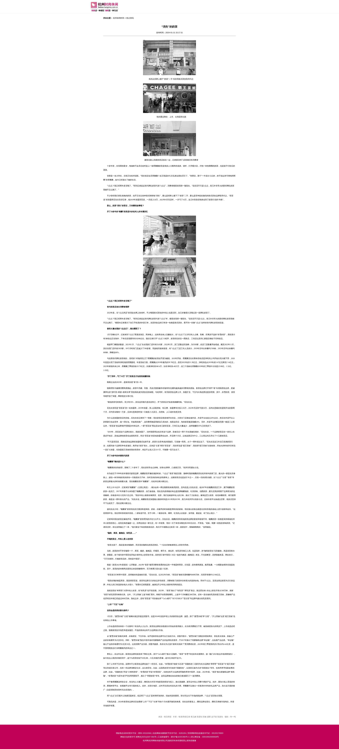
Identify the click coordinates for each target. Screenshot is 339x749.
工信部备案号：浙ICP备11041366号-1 (173, 737)
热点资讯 (130, 18)
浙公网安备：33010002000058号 (205, 737)
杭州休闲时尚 (118, 18)
